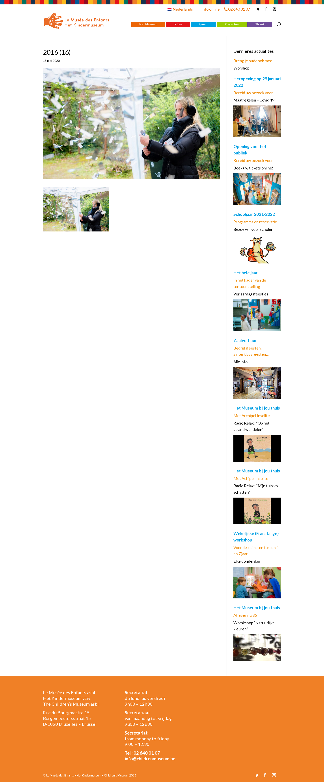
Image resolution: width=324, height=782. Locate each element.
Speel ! (203, 24)
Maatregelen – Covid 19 (253, 100)
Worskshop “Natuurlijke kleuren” (254, 626)
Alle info (240, 361)
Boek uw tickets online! (253, 167)
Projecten (232, 24)
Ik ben (178, 24)
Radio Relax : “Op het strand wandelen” (251, 426)
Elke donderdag (246, 561)
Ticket (259, 24)
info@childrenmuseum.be (150, 758)
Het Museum (148, 24)
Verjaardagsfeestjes (250, 293)
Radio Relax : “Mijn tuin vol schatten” (256, 488)
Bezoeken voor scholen (253, 229)
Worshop (241, 68)
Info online (210, 9)
